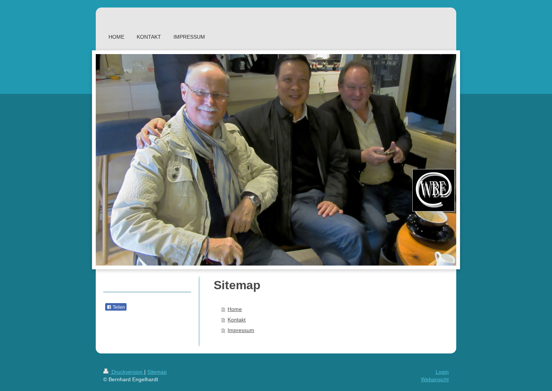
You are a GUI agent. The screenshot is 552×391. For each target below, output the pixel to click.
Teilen (118, 307)
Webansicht (435, 379)
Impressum (241, 330)
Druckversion (127, 372)
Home (235, 309)
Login (442, 372)
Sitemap (157, 372)
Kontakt (237, 320)
